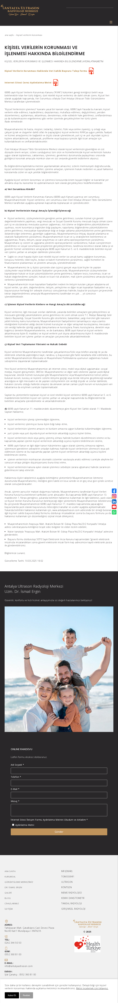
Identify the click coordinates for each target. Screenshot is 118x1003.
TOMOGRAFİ (67, 876)
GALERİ (8, 892)
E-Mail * (15, 789)
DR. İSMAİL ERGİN (13, 887)
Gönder (59, 831)
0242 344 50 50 (13, 942)
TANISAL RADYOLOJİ (71, 903)
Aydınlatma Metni (24, 824)
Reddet (26, 995)
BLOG (8, 898)
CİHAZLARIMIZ (12, 903)
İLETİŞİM (9, 908)
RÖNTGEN (66, 887)
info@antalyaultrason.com (19, 966)
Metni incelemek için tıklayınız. (92, 988)
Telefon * (16, 776)
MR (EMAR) (66, 871)
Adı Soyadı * (17, 764)
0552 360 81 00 (13, 954)
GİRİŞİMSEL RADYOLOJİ (73, 908)
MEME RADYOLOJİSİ (71, 892)
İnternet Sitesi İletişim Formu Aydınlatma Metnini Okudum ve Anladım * (49, 819)
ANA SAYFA (10, 871)
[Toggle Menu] (110, 22)
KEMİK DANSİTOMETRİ (73, 898)
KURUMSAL (10, 876)
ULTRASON (67, 881)
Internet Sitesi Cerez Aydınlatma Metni (28, 82)
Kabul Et (12, 995)
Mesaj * (15, 801)
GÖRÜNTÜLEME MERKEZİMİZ (19, 882)
